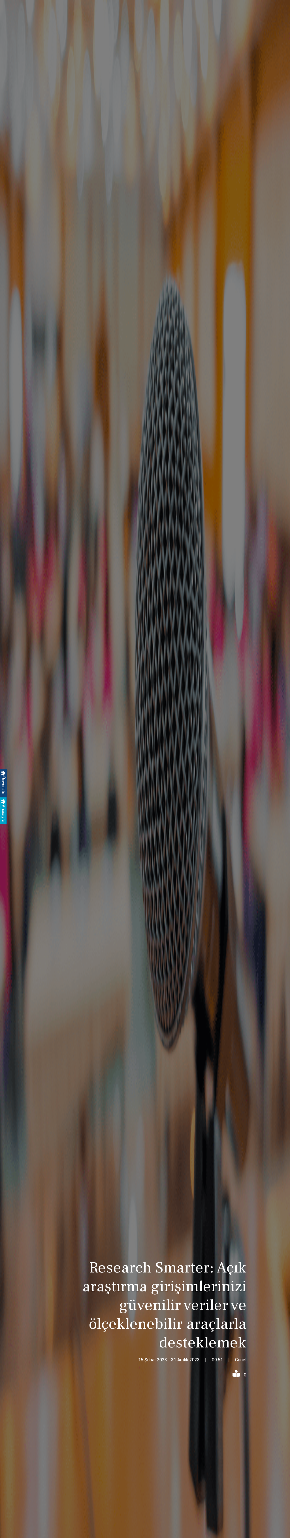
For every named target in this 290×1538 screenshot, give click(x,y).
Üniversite (3, 785)
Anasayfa (3, 813)
